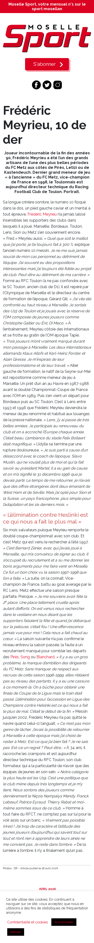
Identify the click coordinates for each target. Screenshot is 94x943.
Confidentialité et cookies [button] (27, 922)
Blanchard (45, 657)
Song (25, 657)
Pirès (14, 657)
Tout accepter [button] (64, 922)
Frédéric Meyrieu (42, 214)
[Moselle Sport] (47, 38)
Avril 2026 (47, 889)
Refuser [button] (15, 932)
